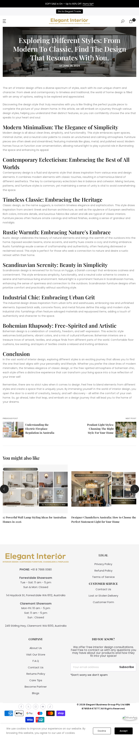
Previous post (10, 418)
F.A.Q (36, 661)
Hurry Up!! (88, 3)
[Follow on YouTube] (43, 706)
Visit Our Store (35, 654)
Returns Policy (35, 674)
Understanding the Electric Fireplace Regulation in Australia (39, 428)
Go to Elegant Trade (69, 11)
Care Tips (35, 680)
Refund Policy (103, 570)
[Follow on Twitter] (28, 706)
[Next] (134, 489)
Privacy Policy (103, 564)
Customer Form (103, 602)
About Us (36, 648)
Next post (131, 418)
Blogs (35, 693)
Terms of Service (103, 577)
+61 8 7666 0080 (41, 569)
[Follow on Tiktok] (50, 706)
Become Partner (36, 686)
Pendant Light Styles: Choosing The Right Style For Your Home (100, 428)
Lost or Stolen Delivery (103, 595)
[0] (131, 21)
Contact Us (103, 589)
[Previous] (4, 489)
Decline (102, 730)
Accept (124, 730)
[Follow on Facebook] (21, 706)
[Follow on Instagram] (35, 706)
